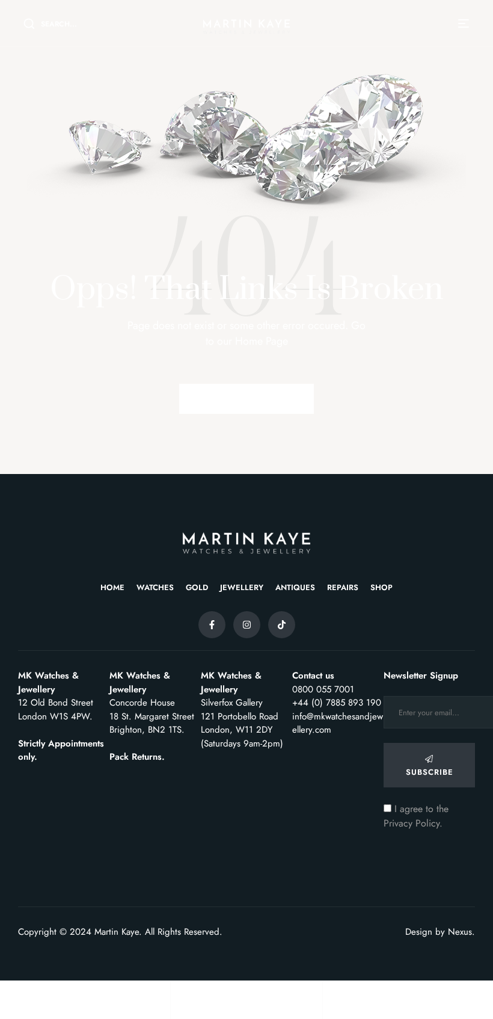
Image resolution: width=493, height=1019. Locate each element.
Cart (333, 1008)
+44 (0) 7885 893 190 (336, 702)
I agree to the (416, 816)
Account (187, 1008)
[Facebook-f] (211, 624)
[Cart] (332, 993)
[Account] (180, 993)
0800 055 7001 (323, 689)
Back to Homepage (246, 398)
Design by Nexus (438, 931)
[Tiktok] (281, 624)
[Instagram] (246, 624)
